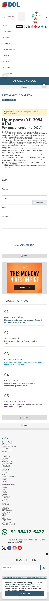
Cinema (4, 489)
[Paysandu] (42, 26)
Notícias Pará (7, 441)
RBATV (4, 514)
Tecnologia (6, 456)
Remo (4, 480)
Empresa (5, 189)
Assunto (5, 207)
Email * (4, 180)
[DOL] (11, 4)
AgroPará (5, 445)
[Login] (45, 26)
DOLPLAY (5, 509)
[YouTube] (35, 26)
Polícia (4, 451)
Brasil (4, 453)
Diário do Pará (7, 443)
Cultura (4, 488)
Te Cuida (5, 448)
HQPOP (5, 499)
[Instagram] (32, 26)
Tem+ (4, 521)
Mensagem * (6, 216)
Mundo (4, 455)
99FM (4, 516)
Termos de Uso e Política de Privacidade (22, 585)
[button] (7, 32)
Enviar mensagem (24, 244)
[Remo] (39, 26)
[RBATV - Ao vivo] (35, 20)
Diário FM (5, 517)
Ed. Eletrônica (7, 511)
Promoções (6, 496)
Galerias (5, 507)
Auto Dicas (6, 465)
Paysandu (5, 481)
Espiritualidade (7, 463)
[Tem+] (19, 26)
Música (4, 493)
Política (4, 460)
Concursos (6, 512)
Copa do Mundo (8, 476)
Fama (4, 491)
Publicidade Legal (8, 524)
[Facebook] (29, 26)
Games (4, 494)
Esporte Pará (6, 473)
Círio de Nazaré (7, 450)
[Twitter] (25, 26)
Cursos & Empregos (9, 446)
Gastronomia (6, 467)
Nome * (4, 171)
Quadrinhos (6, 498)
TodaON (5, 501)
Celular (4, 198)
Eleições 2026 (7, 462)
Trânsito (5, 458)
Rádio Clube (6, 519)
